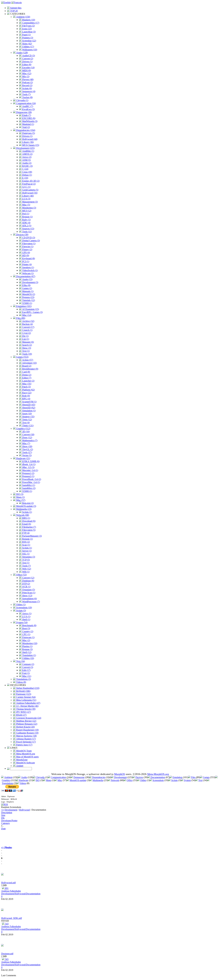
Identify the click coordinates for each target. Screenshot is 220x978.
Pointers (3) (27, 37)
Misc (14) (26, 315)
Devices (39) (22, 234)
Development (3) (30, 282)
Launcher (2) (28, 381)
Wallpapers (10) (29, 49)
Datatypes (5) (28, 133)
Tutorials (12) (28, 300)
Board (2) (26, 366)
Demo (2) (26, 375)
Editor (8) (26, 64)
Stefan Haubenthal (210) (27, 688)
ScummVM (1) (29, 401)
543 (6, 924)
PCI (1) (25, 261)
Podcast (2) (27, 82)
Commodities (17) (30, 22)
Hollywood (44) (29, 139)
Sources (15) (28, 228)
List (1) (25, 339)
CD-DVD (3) (28, 237)
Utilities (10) (28, 658)
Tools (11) (27, 231)
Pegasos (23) (28, 297)
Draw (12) (27, 437)
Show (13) (27, 595)
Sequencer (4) (28, 91)
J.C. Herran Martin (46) (27, 706)
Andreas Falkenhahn (11, 891)
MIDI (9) (26, 70)
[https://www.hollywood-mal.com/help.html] (2, 874)
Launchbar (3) (29, 31)
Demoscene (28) (24, 112)
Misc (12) (26, 73)
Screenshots (158, 780)
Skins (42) (27, 43)
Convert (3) (27, 667)
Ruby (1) (26, 219)
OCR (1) (26, 586)
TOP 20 (14, 11)
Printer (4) (27, 264)
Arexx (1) (26, 613)
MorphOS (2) (28, 294)
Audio (24, 777)
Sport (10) (27, 413)
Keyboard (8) (28, 258)
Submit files (15, 8)
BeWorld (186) (23, 691)
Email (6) (26, 524)
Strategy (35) (28, 416)
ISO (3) (19, 494)
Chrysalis (40, 777)
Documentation (158, 777)
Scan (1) (26, 545)
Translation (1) (29, 655)
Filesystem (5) (28, 530)
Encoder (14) (28, 67)
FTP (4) (25, 533)
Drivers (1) (27, 61)
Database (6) (28, 580)
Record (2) (27, 85)
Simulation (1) (29, 410)
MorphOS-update (78, 780)
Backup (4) (27, 324)
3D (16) (26, 431)
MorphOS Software (25, 762)
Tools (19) (27, 354)
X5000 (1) (27, 303)
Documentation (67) (25, 276)
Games (206, 777)
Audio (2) (26, 163)
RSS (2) (26, 542)
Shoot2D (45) (28, 404)
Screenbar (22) (29, 40)
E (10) (25, 178)
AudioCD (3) (28, 55)
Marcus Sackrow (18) (26, 736)
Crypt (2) (26, 333)
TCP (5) (26, 560)
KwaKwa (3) (28, 109)
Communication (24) (26, 103)
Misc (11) (26, 676)
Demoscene (79, 777)
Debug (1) (27, 175)
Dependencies (98, 777)
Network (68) (22, 515)
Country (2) (27, 631)
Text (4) (26, 422)
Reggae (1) (27, 216)
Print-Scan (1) (28, 592)
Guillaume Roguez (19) (27, 733)
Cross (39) (27, 172)
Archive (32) (28, 321)
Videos (22, 783)
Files (193, 777)
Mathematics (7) (29, 440)
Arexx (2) (26, 157)
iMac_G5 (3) (28, 467)
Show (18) (27, 446)
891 (6, 888)
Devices (139, 777)
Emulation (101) (24, 306)
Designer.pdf (7, 953)
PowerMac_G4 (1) (31, 482)
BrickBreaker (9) (30, 369)
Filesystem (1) (28, 243)
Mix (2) (25, 76)
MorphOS (119, 774)
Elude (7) (26, 115)
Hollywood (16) (29, 193)
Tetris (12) (27, 419)
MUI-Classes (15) (30, 145)
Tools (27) (27, 452)
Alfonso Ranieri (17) (26, 739)
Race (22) (26, 392)
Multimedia (97, 780)
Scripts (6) (27, 88)
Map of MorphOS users (27, 756)
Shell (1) (26, 619)
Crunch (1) (27, 330)
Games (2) (27, 288)
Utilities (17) (28, 46)
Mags (48, 780)
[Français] (16, 2)
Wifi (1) (25, 571)
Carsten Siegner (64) (26, 697)
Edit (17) (26, 670)
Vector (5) (27, 455)
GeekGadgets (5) (30, 190)
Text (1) (26, 351)
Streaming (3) (28, 557)
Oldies (143, 780)
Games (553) (22, 357)
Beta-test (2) (28, 503)
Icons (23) (27, 28)
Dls (2, 818)
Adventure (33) (29, 363)
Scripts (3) (21, 610)
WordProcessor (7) (31, 601)
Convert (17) (28, 327)
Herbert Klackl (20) (25, 727)
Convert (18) (28, 434)
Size (3, 815)
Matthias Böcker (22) (26, 721)
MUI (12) (26, 210)
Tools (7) (26, 94)
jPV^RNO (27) (23, 712)
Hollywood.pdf (8, 882)
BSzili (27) (21, 715)
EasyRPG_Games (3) (32, 312)
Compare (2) (28, 664)
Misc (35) (26, 383)
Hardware (23, 780)
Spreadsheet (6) (29, 598)
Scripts (174, 780)
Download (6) (28, 521)
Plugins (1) (27, 646)
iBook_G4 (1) (28, 464)
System (187, 780)
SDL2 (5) (26, 225)
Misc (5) (26, 204)
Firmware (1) (28, 637)
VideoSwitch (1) (30, 270)
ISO (38, 780)
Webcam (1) (28, 273)
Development (120, 777)
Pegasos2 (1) (28, 476)
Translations (7, 783)
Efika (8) (26, 285)
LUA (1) (26, 616)
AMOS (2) (27, 154)
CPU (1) (26, 634)
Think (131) (28, 425)
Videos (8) (21, 682)
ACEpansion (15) (30, 309)
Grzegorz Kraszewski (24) (28, 718)
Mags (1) (20, 497)
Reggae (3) (27, 649)
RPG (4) (26, 398)
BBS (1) (26, 518)
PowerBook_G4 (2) (31, 479)
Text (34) (20, 661)
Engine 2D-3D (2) (31, 181)
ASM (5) (26, 160)
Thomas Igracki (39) (25, 709)
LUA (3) (26, 199)
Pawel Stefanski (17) (26, 742)
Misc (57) (20, 500)
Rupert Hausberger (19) (27, 730)
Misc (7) (26, 443)
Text (200, 780)
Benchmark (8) (29, 625)
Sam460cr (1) (28, 485)
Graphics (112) (23, 428)
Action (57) (27, 360)
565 (6, 959)
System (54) (22, 622)
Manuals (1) (28, 291)
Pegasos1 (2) (28, 473)
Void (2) (26, 127)
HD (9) (25, 255)
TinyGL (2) (27, 449)
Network (115, 780)
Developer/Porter (9, 820)
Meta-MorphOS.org (25, 753)
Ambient (8, 777)
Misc (59, 780)
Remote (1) (27, 539)
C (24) (25, 169)
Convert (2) (27, 58)
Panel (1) (26, 34)
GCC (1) (26, 187)
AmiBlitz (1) (28, 151)
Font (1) (26, 673)
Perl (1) (25, 213)
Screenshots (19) (24, 607)
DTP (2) (26, 583)
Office (130, 780)
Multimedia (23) (23, 509)
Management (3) (30, 201)
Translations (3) (23, 679)
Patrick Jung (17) (24, 744)
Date (3, 828)
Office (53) (21, 574)
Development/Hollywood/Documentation (20, 893)
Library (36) (28, 142)
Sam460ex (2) (28, 488)
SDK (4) (26, 222)
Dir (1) (25, 336)
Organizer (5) (28, 589)
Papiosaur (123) (23, 694)
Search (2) (27, 345)
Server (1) (27, 551)
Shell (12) (26, 652)
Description (6, 812)
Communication (58, 777)
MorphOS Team (24, 750)
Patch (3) (26, 386)
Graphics (6, 780)
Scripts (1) (27, 512)
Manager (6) (28, 342)
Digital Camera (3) (31, 240)
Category (5, 823)
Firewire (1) (27, 246)
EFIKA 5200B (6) (31, 461)
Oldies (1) (21, 604)
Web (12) (26, 568)
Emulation (177, 777)
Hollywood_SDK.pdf (11, 918)
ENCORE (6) (28, 118)
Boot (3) (26, 628)
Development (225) (25, 148)
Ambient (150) (23, 17)
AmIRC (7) (27, 106)
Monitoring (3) (29, 207)
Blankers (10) (28, 19)
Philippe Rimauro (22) (26, 724)
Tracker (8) (27, 97)
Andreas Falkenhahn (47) (28, 703)
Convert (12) (28, 577)
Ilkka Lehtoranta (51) (26, 700)
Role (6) (26, 395)
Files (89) (20, 318)
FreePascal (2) (29, 184)
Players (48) (28, 79)
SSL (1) (25, 554)
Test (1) (25, 562)
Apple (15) (27, 279)
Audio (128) (22, 52)
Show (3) (26, 348)
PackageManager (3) (32, 536)
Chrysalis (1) (22, 100)
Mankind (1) (28, 124)
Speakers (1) (28, 267)
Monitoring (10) (29, 643)
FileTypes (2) (28, 25)
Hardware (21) (23, 458)
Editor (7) (26, 378)
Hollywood (24, 810)
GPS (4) (26, 252)
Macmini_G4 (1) (30, 470)
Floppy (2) (27, 249)
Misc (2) (26, 640)
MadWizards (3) (29, 121)
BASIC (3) (27, 166)
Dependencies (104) (25, 130)
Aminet (19, 765)
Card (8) (26, 372)
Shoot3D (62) (28, 407)
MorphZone (22, 759)
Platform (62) (28, 389)
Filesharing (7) (29, 527)
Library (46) (28, 196)
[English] (6, 2)
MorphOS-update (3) (26, 506)
